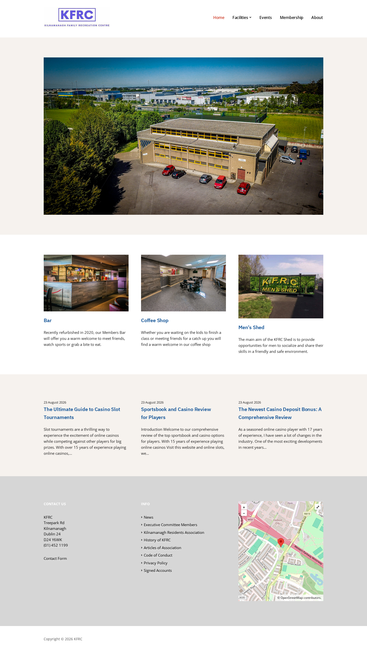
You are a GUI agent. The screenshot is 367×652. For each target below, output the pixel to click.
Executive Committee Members (170, 524)
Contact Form (55, 558)
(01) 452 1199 (56, 545)
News (148, 517)
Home (218, 17)
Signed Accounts (158, 570)
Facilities (240, 17)
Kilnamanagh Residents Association (174, 532)
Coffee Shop (155, 320)
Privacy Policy (156, 562)
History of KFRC (157, 539)
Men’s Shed (251, 327)
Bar (47, 320)
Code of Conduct (158, 555)
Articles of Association (162, 547)
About (317, 17)
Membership (292, 17)
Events (265, 17)
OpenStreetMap (292, 598)
